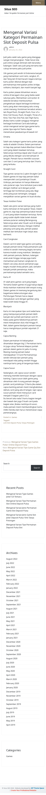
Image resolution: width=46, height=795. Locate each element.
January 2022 (12, 588)
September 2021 (13, 604)
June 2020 (10, 666)
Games (14, 417)
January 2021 (12, 637)
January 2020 (12, 687)
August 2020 (11, 658)
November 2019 (13, 695)
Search (6, 463)
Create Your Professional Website (23, 790)
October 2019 (12, 700)
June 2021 (10, 617)
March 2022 (11, 579)
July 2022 (10, 563)
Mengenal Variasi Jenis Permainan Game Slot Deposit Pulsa (21, 509)
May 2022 (10, 571)
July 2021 (10, 613)
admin (11, 47)
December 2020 (13, 642)
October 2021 (12, 600)
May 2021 (10, 621)
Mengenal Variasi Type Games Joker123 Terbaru (19, 495)
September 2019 (13, 704)
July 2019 (10, 712)
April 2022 (10, 575)
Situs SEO (10, 9)
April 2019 (10, 725)
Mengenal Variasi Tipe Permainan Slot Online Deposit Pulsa (21, 502)
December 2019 (13, 691)
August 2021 (11, 608)
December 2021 (13, 592)
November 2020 (13, 646)
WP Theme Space (37, 788)
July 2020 (10, 662)
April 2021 (10, 625)
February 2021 (12, 633)
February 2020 (12, 683)
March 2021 (11, 629)
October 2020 (12, 650)
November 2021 (13, 596)
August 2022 (11, 559)
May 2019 (10, 720)
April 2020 (10, 675)
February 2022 (12, 584)
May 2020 (10, 671)
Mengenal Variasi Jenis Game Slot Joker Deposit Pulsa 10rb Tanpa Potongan (21, 518)
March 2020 (11, 679)
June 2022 (10, 567)
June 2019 (10, 716)
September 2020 (13, 654)
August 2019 (11, 708)
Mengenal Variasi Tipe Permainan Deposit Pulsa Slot (21, 526)
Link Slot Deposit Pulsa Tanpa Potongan (19, 423)
